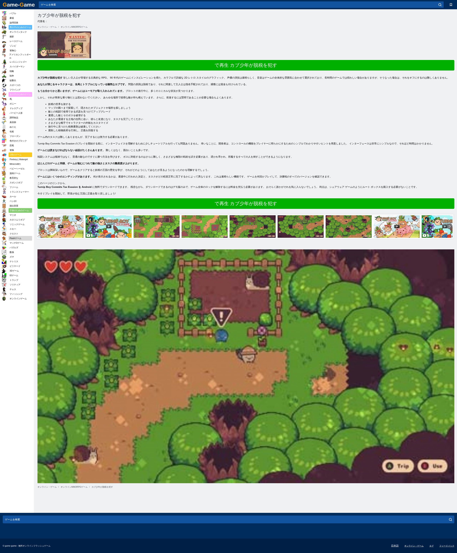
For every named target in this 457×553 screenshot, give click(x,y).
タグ (431, 546)
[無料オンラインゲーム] (19, 5)
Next (450, 226)
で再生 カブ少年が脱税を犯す (246, 65)
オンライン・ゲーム (414, 546)
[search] (440, 4)
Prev (42, 226)
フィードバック (446, 546)
